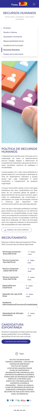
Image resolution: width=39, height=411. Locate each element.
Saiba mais (31, 253)
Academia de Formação (13, 45)
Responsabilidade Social (13, 41)
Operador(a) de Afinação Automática (12, 314)
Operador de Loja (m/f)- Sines (12, 295)
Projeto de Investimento (13, 54)
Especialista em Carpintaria (9, 287)
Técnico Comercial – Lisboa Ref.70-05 (11, 270)
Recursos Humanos (11, 50)
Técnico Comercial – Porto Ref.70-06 (11, 278)
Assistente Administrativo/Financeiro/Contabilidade (19, 304)
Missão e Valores (10, 32)
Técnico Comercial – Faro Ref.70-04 (11, 261)
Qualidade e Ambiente (12, 37)
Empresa (7, 28)
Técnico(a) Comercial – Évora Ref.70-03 (12, 253)
